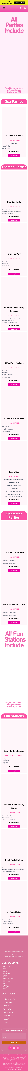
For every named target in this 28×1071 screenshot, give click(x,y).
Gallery (5, 975)
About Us (6, 966)
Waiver (5, 985)
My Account (7, 981)
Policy (5, 983)
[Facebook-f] (20, 8)
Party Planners (8, 987)
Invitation (6, 977)
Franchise (6, 973)
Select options (14, 155)
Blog (4, 968)
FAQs (5, 971)
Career (5, 970)
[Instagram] (25, 8)
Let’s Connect (8, 979)
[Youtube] (14, 1048)
